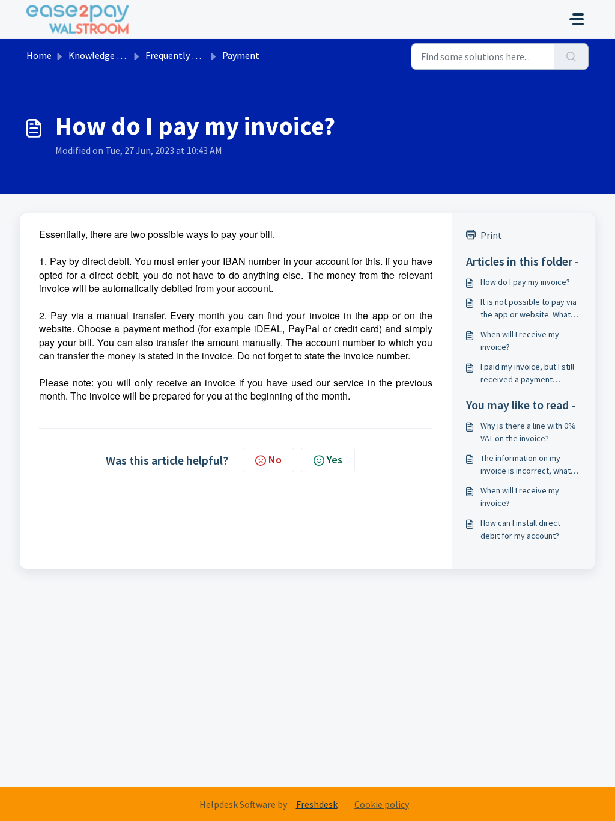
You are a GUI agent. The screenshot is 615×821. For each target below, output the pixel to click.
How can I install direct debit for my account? (520, 529)
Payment (240, 55)
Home (39, 55)
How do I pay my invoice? (525, 281)
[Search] (571, 56)
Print (491, 235)
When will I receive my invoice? (519, 340)
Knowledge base (102, 55)
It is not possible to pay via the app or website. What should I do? (528, 308)
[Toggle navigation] (577, 19)
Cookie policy (381, 804)
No (275, 459)
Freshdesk (317, 804)
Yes (334, 459)
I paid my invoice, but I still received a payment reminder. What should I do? (529, 373)
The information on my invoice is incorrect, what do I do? (525, 465)
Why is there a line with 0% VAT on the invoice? (528, 432)
